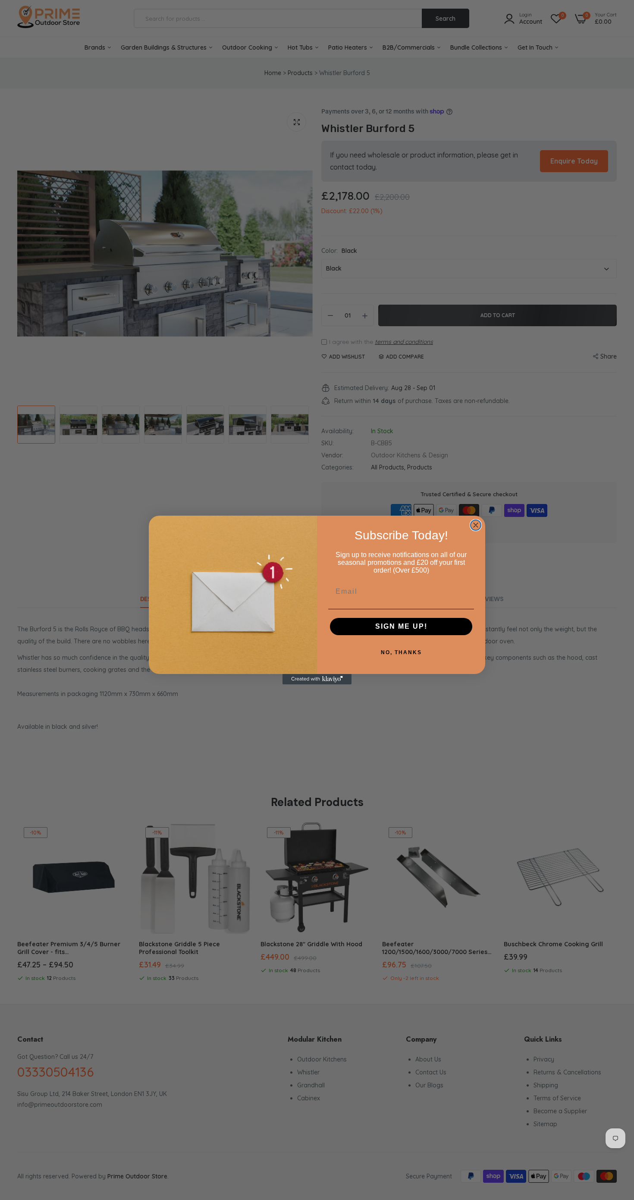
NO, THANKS (401, 652)
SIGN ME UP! (401, 626)
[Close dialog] (476, 525)
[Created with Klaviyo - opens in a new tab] (317, 679)
